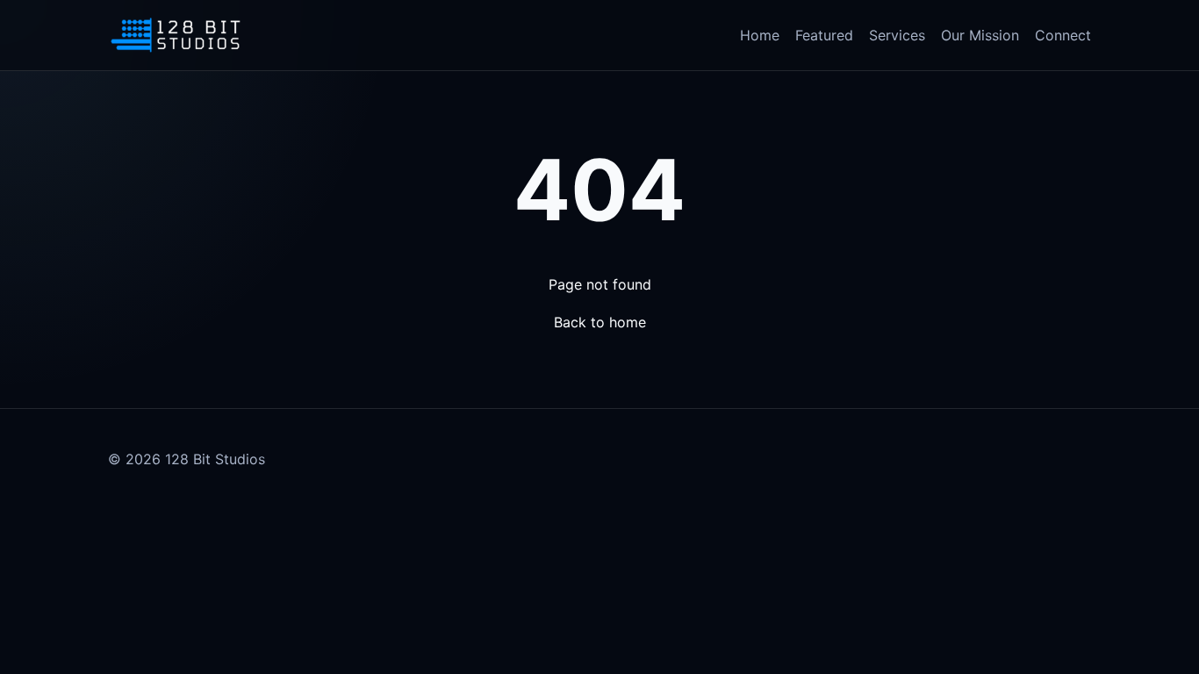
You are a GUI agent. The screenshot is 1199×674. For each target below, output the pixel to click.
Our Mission (980, 35)
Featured (824, 35)
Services (897, 35)
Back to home (600, 322)
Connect (1063, 35)
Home (759, 35)
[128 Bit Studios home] (175, 35)
